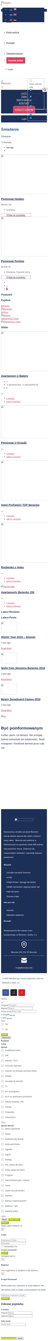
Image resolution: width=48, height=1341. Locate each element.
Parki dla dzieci (12, 891)
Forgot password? (9, 1249)
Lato (24, 93)
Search (5, 1223)
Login (10, 69)
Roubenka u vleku (12, 567)
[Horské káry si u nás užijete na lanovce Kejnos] (24, 788)
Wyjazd (4, 1008)
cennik (9, 877)
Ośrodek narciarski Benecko (18, 872)
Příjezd (4, 1313)
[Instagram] (13, 992)
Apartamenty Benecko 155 (17, 592)
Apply (4, 1035)
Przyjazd (4, 1005)
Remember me (10, 1246)
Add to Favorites (13, 401)
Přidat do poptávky (16, 215)
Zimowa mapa (12, 896)
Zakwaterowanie (14, 53)
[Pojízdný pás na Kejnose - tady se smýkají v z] (24, 779)
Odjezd (4, 1316)
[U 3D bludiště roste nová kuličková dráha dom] (24, 769)
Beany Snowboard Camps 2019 (20, 699)
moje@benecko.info (24, 968)
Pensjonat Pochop (12, 261)
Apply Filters (14, 1220)
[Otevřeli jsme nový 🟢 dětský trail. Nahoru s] (24, 800)
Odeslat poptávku (8, 1338)
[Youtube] (21, 992)
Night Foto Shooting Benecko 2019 (23, 668)
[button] (3, 1122)
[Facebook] (5, 992)
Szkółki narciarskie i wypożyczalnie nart (23, 887)
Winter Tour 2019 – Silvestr (18, 637)
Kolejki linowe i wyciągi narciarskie (21, 882)
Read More (6, 648)
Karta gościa (12, 32)
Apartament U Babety (14, 375)
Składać (5, 1299)
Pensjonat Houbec (12, 198)
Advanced (6, 1038)
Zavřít (20, 1338)
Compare (10, 398)
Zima (24, 96)
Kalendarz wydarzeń (15, 915)
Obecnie (9, 910)
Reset (4, 1220)
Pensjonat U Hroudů (14, 442)
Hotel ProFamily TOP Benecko (20, 504)
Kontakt (10, 43)
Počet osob (6, 1011)
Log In (4, 1253)
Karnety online (15, 60)
